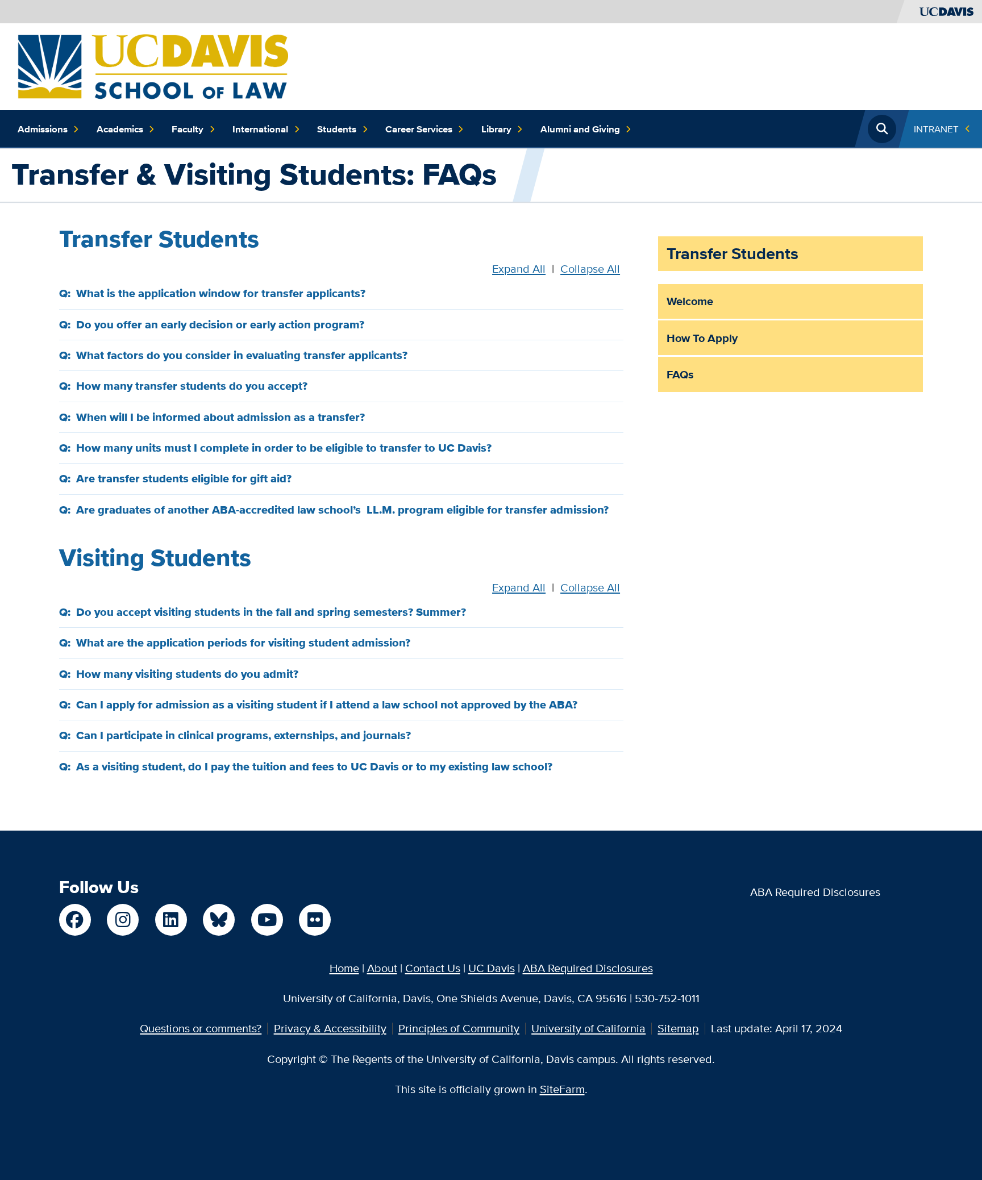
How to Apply (702, 338)
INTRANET (936, 129)
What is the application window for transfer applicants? (220, 293)
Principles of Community (458, 1028)
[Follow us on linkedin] (171, 920)
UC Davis (491, 968)
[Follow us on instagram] (123, 920)
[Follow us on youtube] (267, 920)
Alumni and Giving (580, 129)
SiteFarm (562, 1089)
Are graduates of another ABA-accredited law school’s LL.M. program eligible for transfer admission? (342, 509)
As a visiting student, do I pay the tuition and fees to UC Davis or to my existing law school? (314, 766)
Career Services (418, 129)
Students (336, 129)
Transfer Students (732, 253)
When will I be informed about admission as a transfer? (220, 417)
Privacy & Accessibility (330, 1028)
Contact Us (432, 968)
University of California (588, 1028)
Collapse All (590, 268)
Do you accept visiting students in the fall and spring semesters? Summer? (271, 611)
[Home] (153, 65)
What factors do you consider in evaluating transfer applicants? (241, 355)
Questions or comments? (200, 1028)
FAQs (680, 374)
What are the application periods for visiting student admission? (243, 642)
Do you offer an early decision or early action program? (220, 324)
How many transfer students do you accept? (191, 385)
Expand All (519, 268)
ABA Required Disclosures (815, 891)
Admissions (43, 129)
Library (496, 129)
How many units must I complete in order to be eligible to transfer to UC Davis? (284, 447)
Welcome (690, 301)
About (382, 968)
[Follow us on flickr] (315, 920)
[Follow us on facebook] (75, 920)
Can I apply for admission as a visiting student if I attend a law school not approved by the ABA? (326, 704)
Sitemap (678, 1028)
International (260, 129)
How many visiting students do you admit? (187, 673)
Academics (120, 129)
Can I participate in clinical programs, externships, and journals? (243, 735)
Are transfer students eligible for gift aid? (184, 478)
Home (344, 968)
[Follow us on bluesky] (219, 920)
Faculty (187, 129)
